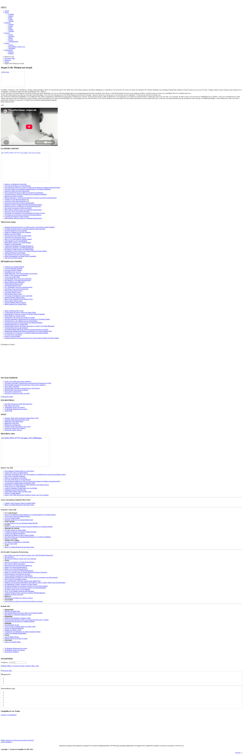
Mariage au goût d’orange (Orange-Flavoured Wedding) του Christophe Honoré (28, 526)
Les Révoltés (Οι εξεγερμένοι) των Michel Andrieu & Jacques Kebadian (26, 333)
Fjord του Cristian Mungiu (12, 493)
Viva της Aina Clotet (11, 543)
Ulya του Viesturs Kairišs (12, 518)
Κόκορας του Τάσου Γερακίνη (14, 196)
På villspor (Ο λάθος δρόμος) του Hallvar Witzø (19, 249)
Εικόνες (7, 43)
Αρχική (7, 11)
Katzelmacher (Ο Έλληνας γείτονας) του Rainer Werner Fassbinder (25, 314)
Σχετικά (237, 752)
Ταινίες (7, 12)
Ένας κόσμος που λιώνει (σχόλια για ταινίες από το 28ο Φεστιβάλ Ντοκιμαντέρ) (29, 555)
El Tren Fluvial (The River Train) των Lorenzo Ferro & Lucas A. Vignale (27, 620)
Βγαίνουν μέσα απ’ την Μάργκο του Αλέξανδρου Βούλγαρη (23, 206)
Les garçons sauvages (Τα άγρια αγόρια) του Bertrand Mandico (23, 322)
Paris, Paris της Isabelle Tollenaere (15, 476)
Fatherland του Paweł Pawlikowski (15, 490)
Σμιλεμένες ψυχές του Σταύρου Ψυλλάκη (17, 211)
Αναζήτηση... (5, 662)
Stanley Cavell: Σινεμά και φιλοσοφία (16, 275)
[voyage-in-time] (6, 670)
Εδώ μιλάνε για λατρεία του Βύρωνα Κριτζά (18, 208)
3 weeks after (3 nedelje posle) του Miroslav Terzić (20, 483)
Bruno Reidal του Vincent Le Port (15, 316)
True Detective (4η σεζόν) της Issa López (17, 254)
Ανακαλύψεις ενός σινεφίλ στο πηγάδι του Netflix (20, 317)
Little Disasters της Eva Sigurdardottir (16, 241)
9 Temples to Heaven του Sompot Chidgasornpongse (20, 532)
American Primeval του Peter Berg (15, 253)
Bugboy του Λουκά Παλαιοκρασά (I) (16, 567)
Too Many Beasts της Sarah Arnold (15, 530)
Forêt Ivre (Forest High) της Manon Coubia (18, 618)
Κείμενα (7, 33)
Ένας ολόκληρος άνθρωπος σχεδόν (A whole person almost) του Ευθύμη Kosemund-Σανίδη (32, 187)
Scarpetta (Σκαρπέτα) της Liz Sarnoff (16, 230)
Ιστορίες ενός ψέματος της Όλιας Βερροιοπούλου (19, 562)
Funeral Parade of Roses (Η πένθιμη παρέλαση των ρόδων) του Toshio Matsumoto (29, 326)
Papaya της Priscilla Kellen (13, 642)
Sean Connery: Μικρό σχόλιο (13, 301)
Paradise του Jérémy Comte (13, 630)
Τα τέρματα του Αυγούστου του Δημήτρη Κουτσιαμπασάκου (23, 215)
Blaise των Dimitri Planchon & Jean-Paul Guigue (19, 505)
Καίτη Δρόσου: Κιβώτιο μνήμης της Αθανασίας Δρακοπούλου (23, 210)
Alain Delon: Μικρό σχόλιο (13, 285)
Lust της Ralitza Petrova (12, 637)
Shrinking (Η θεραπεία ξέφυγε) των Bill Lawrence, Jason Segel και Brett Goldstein (30, 227)
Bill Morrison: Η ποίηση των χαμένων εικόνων (19, 598)
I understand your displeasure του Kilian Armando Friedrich (22, 631)
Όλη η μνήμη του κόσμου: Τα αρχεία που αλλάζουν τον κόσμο (24, 601)
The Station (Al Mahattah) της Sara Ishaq (17, 542)
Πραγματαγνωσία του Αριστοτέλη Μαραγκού (18, 565)
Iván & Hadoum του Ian (12, 625)
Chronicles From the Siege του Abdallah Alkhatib (19, 621)
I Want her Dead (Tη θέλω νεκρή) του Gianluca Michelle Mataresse (25, 593)
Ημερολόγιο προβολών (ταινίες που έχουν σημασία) (20, 558)
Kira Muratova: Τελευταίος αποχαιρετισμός (18, 280)
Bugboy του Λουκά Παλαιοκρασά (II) (16, 569)
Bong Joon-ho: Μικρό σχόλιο (13, 290)
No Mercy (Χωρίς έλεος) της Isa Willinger (17, 589)
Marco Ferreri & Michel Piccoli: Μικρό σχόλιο (19, 299)
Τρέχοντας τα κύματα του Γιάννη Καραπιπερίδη (19, 570)
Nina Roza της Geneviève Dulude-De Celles (18, 614)
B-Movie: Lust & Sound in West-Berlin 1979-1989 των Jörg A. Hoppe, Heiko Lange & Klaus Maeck (35, 582)
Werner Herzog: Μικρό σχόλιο (14, 284)
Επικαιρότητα (9, 50)
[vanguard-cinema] (7, 396)
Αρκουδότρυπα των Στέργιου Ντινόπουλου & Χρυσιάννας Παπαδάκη (26, 194)
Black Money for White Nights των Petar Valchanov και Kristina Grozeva (27, 485)
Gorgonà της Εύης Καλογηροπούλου (16, 199)
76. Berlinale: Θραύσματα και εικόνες (16, 648)
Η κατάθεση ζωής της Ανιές (13, 272)
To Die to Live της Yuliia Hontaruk (15, 486)
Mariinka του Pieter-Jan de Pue (14, 594)
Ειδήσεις (11, 52)
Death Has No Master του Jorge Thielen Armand (19, 535)
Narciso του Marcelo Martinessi (14, 628)
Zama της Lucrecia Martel (12, 336)
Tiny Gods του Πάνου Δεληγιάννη (15, 564)
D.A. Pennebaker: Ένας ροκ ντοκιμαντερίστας (18, 287)
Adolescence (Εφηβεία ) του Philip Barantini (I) (19, 246)
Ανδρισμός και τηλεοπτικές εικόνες (15, 237)
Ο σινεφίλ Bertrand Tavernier (13, 268)
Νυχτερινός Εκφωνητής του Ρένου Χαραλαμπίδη (19, 203)
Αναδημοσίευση (13, 41)
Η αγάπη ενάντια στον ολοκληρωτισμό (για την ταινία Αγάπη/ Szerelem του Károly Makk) (32, 338)
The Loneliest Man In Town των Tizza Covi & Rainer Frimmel (23, 613)
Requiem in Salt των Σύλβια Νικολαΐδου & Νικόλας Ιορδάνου (23, 204)
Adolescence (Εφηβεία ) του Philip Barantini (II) (19, 247)
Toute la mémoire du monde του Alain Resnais (19, 576)
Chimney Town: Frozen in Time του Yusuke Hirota (20, 503)
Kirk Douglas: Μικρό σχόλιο (13, 294)
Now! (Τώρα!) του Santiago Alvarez (15, 579)
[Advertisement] (23, 3)
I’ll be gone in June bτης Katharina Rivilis (17, 516)
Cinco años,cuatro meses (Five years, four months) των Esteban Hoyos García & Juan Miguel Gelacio (35, 474)
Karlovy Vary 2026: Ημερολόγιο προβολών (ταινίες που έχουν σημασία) (27, 495)
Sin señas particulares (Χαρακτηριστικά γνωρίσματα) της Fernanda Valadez (27, 319)
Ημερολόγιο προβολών (12, 652)
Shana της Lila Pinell (11, 538)
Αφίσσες (11, 45)
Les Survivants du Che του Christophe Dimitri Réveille (21, 523)
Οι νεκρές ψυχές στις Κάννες (13, 334)
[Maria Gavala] (20, 666)
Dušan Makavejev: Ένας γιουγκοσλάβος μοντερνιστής (21, 273)
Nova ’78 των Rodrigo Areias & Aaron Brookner (19, 591)
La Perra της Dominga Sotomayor (15, 533)
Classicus (11, 14)
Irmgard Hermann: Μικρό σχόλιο (15, 297)
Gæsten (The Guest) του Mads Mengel (16, 473)
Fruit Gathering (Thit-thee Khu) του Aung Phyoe (19, 471)
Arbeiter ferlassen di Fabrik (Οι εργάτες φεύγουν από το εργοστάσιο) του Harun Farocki (31, 577)
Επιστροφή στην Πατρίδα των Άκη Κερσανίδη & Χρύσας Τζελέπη (25, 213)
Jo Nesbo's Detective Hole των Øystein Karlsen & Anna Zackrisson (25, 229)
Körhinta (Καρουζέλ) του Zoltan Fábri (16, 324)
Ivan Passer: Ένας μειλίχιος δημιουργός (16, 289)
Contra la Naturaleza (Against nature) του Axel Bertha (21, 488)
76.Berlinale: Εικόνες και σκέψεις (15, 650)
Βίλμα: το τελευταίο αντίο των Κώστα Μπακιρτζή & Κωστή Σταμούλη (26, 572)
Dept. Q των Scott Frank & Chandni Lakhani (18, 239)
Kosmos (10, 16)
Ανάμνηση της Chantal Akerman (14, 267)
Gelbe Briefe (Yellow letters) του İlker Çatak (18, 491)
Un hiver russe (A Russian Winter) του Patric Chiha (20, 626)
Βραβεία (10, 53)
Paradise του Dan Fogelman (13, 244)
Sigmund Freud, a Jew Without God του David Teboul (21, 321)
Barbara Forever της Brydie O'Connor (16, 638)
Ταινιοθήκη (11, 48)
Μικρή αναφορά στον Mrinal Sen (14, 282)
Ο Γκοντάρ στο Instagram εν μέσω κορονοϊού (18, 296)
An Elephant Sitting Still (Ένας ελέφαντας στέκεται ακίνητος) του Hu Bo (26, 329)
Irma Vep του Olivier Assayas (13, 258)
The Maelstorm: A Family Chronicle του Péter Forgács (21, 584)
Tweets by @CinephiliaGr (9, 715)
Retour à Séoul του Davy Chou (14, 311)
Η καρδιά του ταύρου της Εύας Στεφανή (17, 216)
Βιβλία (10, 38)
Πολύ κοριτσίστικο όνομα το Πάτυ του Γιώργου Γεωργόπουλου (24, 192)
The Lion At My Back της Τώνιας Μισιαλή (18, 186)
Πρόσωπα (8, 23)
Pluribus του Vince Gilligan (13, 234)
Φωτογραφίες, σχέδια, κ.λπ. (16, 46)
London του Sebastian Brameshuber (15, 633)
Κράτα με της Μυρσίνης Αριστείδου (15, 184)
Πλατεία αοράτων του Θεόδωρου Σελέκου (17, 574)
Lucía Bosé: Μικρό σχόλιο (13, 292)
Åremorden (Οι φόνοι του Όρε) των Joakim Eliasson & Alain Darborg (26, 251)
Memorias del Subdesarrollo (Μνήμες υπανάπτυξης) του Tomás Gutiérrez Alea (28, 331)
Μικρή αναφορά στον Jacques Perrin (15, 304)
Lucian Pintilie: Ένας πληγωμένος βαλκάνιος (18, 278)
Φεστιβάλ (11, 36)
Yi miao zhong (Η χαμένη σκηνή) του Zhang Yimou (20, 312)
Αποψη (10, 34)
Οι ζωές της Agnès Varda (12, 277)
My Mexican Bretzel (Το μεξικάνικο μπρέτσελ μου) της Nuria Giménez (26, 586)
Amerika (11, 21)
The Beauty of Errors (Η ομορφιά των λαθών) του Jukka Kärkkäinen (25, 587)
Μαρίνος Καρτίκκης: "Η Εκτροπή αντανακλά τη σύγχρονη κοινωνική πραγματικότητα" (31, 198)
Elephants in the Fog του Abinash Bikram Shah (19, 520)
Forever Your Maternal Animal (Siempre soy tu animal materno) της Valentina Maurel (30, 514)
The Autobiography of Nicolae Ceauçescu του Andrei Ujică (22, 581)
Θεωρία (10, 40)
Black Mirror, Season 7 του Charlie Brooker (18, 242)
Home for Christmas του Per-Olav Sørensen (18, 232)
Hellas (10, 17)
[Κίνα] (17, 740)
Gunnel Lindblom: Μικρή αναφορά (15, 302)
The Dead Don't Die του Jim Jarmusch (16, 328)
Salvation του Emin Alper (12, 611)
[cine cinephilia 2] (6, 742)
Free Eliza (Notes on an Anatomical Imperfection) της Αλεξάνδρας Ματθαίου (28, 189)
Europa (10, 19)
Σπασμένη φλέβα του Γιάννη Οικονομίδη (17, 191)
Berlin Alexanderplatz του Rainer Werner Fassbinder (20, 256)
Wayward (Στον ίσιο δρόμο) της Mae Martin (18, 235)
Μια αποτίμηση (9, 557)
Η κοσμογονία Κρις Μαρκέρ (13, 270)
